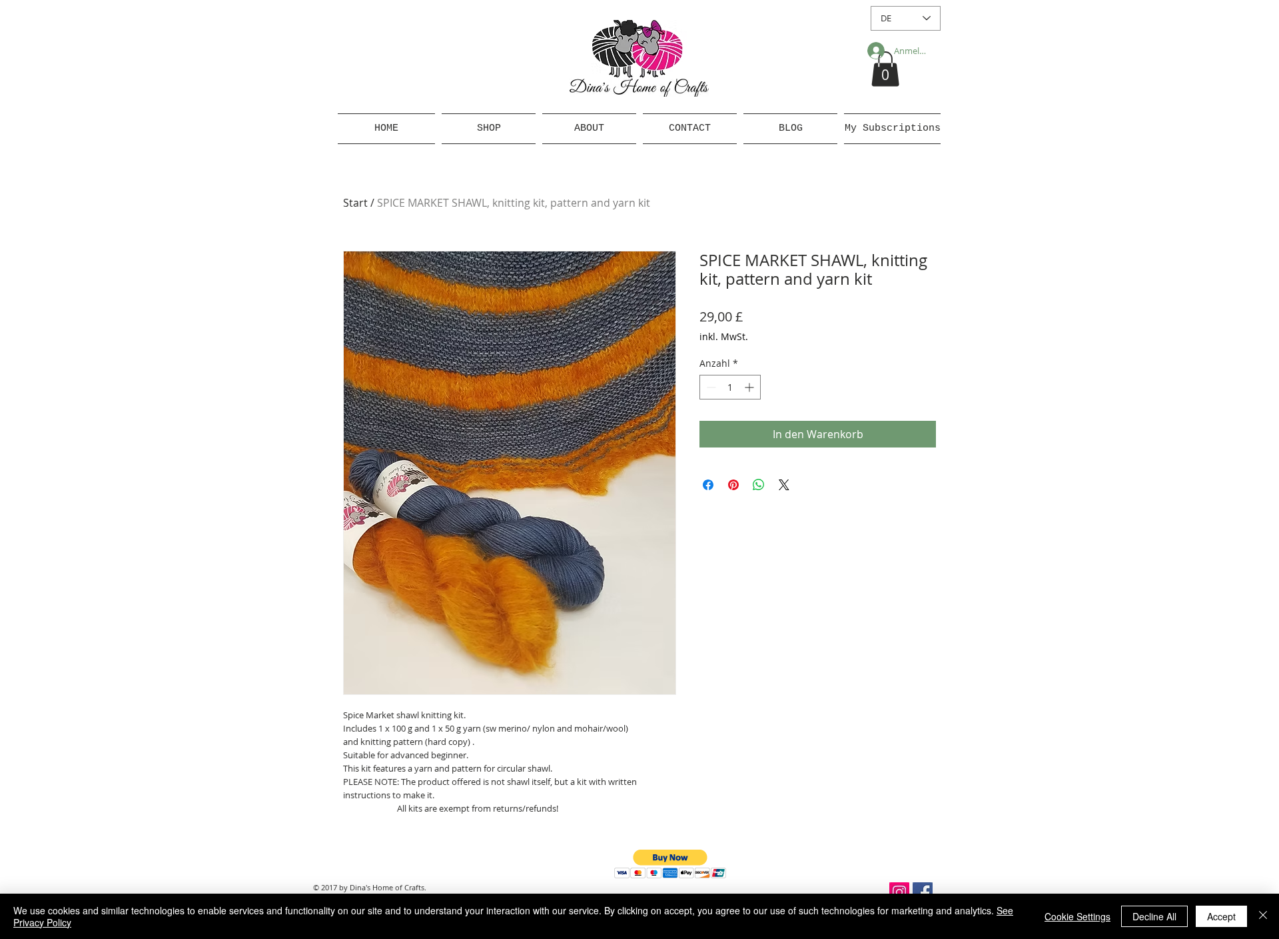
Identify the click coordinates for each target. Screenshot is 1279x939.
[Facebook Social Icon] (923, 892)
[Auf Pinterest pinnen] (733, 485)
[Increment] (750, 387)
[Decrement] (709, 387)
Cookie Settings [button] (1077, 916)
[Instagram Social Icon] (899, 892)
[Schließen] (1263, 916)
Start (355, 202)
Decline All (1154, 916)
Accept (1221, 916)
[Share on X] (784, 485)
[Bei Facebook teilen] (708, 485)
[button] (885, 69)
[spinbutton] (730, 387)
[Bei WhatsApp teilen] (759, 485)
